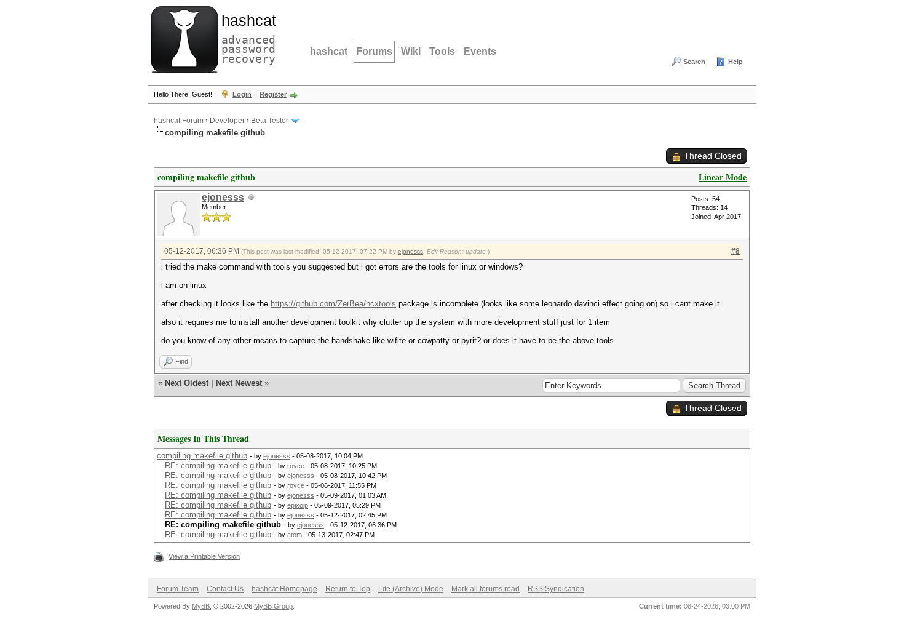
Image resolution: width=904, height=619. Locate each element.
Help (735, 61)
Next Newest (239, 383)
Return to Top (347, 589)
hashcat (328, 51)
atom (294, 534)
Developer (227, 120)
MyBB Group (273, 606)
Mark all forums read (485, 589)
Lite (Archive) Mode (410, 589)
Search (694, 61)
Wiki (411, 51)
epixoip (297, 505)
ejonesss (223, 197)
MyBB (201, 606)
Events (480, 51)
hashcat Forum (179, 120)
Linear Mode (723, 176)
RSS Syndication (556, 589)
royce (295, 465)
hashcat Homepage (284, 589)
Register (273, 94)
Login (242, 94)
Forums (374, 51)
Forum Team (178, 589)
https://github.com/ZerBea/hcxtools (333, 303)
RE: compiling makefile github (218, 465)
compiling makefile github (202, 455)
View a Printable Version (204, 556)
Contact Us (225, 589)
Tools (442, 51)
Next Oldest (186, 383)
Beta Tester (269, 120)
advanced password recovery (246, 37)
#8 (735, 251)
